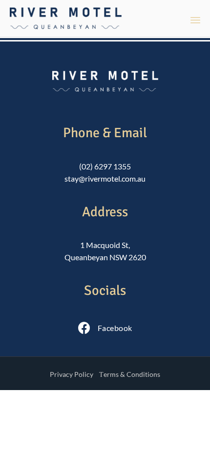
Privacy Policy (71, 374)
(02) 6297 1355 (105, 166)
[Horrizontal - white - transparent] (105, 88)
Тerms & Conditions (129, 374)
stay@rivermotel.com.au (105, 178)
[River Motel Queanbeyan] (66, 18)
